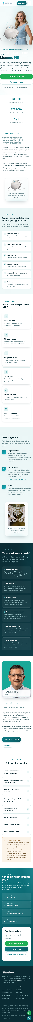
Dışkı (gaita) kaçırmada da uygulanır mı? (13, 800)
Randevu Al (21, 3)
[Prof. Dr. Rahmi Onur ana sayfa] (7, 3)
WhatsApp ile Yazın (17, 76)
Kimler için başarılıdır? (11, 832)
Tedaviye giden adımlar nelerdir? (12, 791)
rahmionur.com (18, 980)
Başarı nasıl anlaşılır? (11, 817)
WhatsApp (19, 992)
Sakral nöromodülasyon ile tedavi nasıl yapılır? (13, 772)
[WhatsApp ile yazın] (29, 1013)
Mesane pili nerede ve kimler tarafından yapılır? (13, 781)
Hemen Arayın (16, 949)
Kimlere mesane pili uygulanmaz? (10, 809)
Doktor (5, 23)
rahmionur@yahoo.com (22, 995)
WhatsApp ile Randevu (16, 943)
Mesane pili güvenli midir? (12, 824)
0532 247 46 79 (17, 82)
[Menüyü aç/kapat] (29, 3)
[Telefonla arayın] (29, 1018)
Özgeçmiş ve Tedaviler (11, 739)
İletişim (5, 32)
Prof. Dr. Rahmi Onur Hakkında (16, 954)
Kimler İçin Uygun (8, 13)
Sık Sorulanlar (7, 27)
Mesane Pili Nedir (8, 9)
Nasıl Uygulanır (8, 18)
